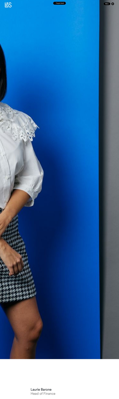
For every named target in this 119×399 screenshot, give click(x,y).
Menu (107, 4)
